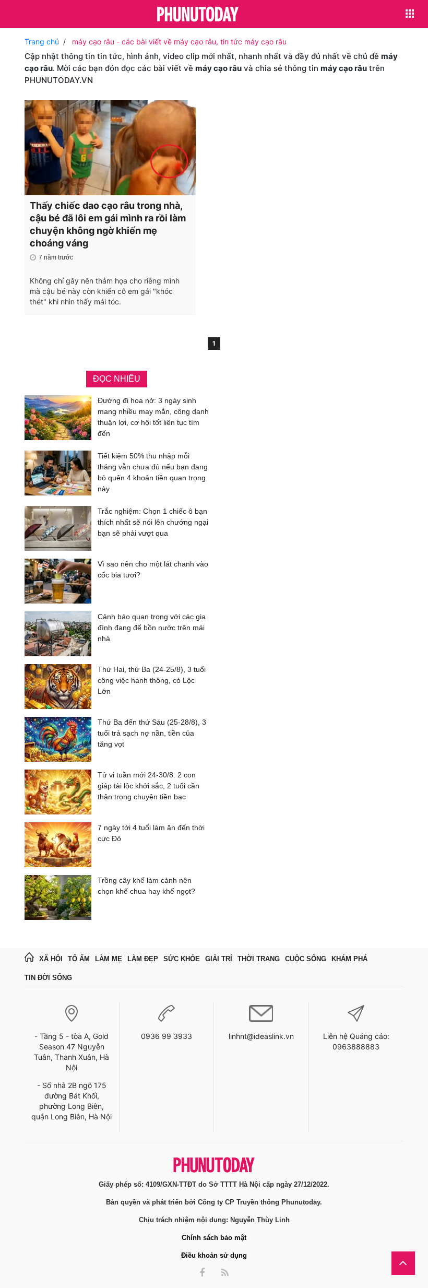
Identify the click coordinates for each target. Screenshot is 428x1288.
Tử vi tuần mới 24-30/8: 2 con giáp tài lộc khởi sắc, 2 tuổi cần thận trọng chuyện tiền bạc (148, 786)
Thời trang (258, 959)
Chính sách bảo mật (214, 1238)
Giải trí (218, 959)
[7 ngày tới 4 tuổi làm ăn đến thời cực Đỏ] (58, 844)
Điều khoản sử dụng (214, 1255)
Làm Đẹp (142, 959)
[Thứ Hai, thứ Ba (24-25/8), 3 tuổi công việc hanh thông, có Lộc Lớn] (58, 686)
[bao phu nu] (198, 14)
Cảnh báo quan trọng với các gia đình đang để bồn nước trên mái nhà (152, 627)
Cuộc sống (305, 959)
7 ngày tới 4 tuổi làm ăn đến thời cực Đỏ (151, 833)
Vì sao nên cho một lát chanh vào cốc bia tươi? (153, 569)
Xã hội (51, 959)
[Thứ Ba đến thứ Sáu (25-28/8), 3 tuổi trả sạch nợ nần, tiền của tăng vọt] (58, 739)
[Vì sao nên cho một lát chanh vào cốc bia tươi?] (58, 581)
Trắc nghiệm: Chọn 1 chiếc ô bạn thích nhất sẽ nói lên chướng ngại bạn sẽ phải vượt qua (153, 522)
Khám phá (349, 959)
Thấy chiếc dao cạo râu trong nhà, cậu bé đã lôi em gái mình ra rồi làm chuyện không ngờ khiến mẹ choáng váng (108, 224)
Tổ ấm (79, 959)
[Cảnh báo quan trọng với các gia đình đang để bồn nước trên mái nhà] (58, 633)
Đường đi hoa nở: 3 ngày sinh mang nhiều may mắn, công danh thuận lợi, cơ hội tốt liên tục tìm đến (153, 417)
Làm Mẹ (108, 959)
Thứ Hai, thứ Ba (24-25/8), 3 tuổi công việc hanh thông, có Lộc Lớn (152, 680)
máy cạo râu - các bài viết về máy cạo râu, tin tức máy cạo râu (179, 41)
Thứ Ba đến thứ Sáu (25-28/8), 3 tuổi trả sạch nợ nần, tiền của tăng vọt (152, 733)
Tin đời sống (48, 978)
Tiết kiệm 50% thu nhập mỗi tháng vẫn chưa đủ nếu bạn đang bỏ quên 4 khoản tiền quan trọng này (153, 472)
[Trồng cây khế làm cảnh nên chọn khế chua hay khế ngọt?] (58, 897)
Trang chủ (42, 41)
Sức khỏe (181, 959)
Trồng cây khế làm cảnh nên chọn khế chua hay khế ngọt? (146, 885)
